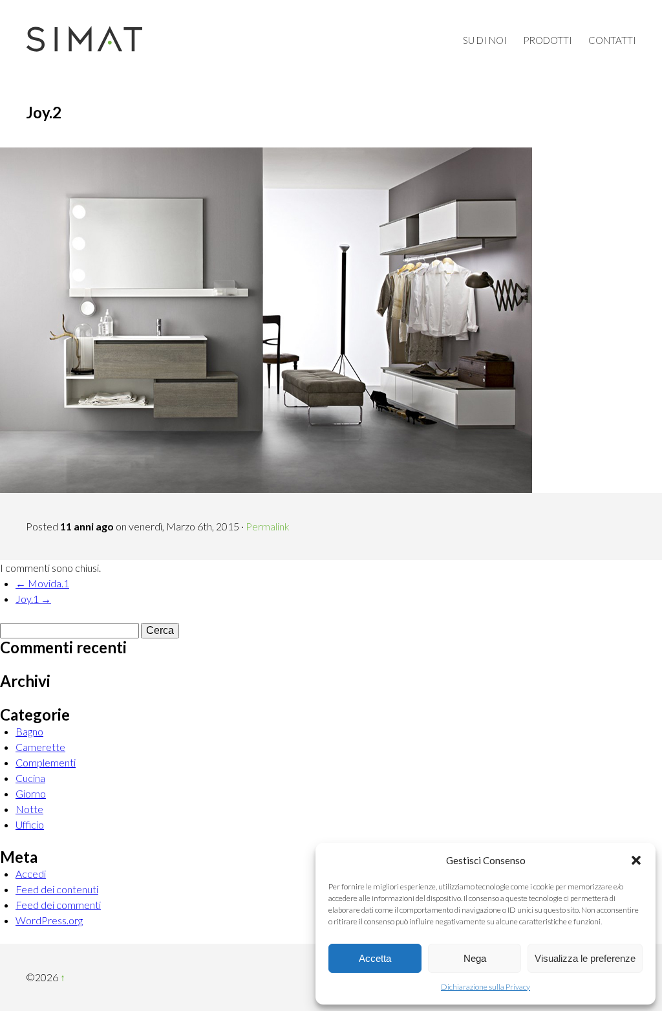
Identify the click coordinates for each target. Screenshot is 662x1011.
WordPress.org (49, 920)
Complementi (46, 762)
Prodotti (547, 40)
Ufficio (30, 824)
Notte (29, 809)
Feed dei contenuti (57, 889)
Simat (84, 39)
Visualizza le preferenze (585, 958)
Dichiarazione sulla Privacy (485, 987)
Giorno (31, 793)
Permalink (268, 526)
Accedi (31, 873)
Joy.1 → (33, 598)
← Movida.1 (42, 583)
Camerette (40, 747)
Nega (475, 958)
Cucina (30, 778)
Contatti (612, 40)
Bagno (29, 731)
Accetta (375, 958)
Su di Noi (485, 40)
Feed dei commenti (58, 904)
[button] (636, 860)
